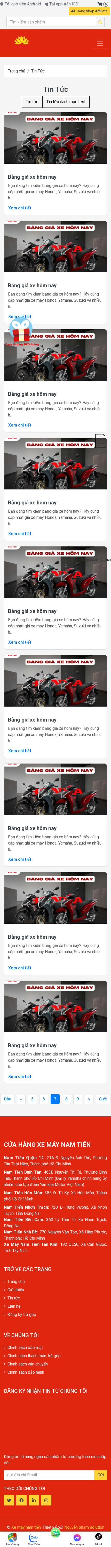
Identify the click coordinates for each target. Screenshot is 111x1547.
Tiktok (98, 1544)
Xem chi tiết (19, 208)
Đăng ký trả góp (21, 1314)
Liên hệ (13, 1306)
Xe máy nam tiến (26, 1527)
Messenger (77, 1544)
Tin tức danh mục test (65, 101)
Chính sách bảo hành (25, 1372)
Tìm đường (12, 1544)
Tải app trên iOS (63, 4)
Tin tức (32, 101)
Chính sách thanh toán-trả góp (34, 1355)
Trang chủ (16, 71)
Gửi (101, 1474)
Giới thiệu (15, 1289)
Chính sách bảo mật (25, 1347)
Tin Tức (38, 71)
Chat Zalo (34, 1544)
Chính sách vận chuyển (27, 1364)
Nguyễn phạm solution (84, 1527)
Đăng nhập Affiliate (92, 11)
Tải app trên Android (22, 4)
